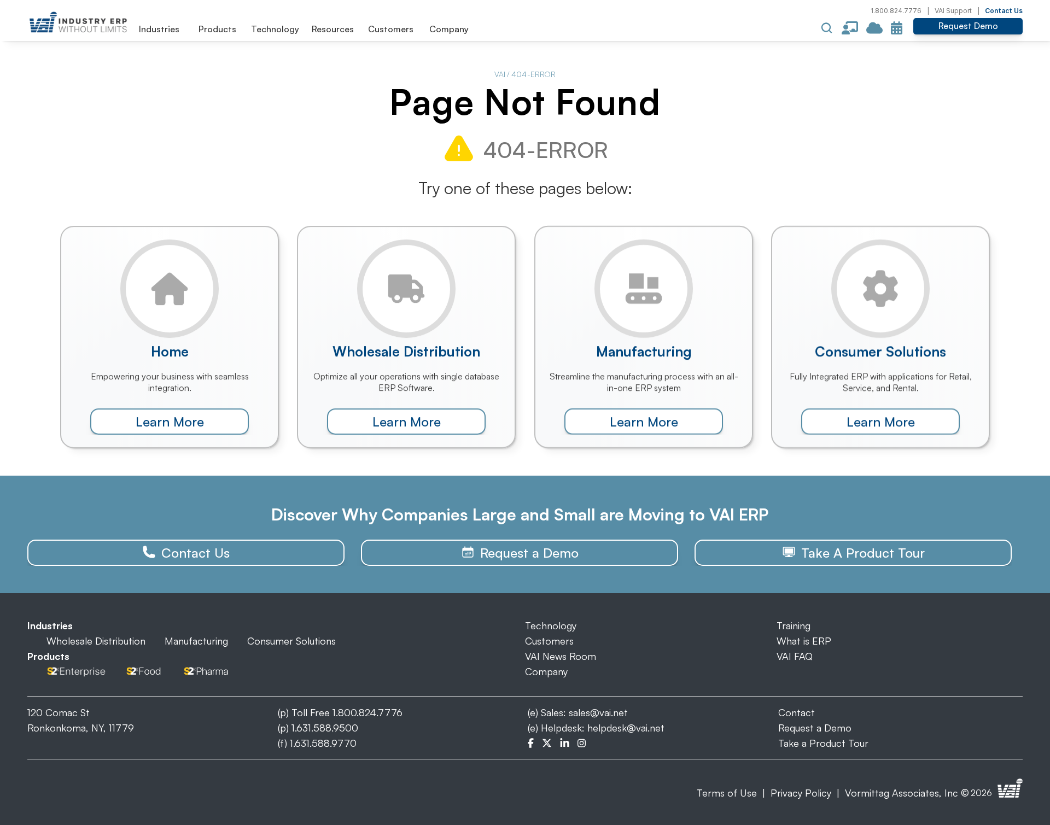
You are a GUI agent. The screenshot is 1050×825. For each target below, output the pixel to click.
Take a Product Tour (823, 743)
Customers (549, 641)
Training (793, 625)
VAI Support (953, 11)
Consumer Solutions (291, 641)
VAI (499, 74)
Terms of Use (727, 793)
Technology (550, 625)
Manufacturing (196, 641)
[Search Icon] (826, 27)
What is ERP (804, 641)
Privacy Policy (801, 793)
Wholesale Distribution (95, 641)
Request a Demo (814, 728)
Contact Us (1004, 11)
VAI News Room (560, 656)
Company (546, 671)
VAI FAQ (795, 656)
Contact (796, 712)
